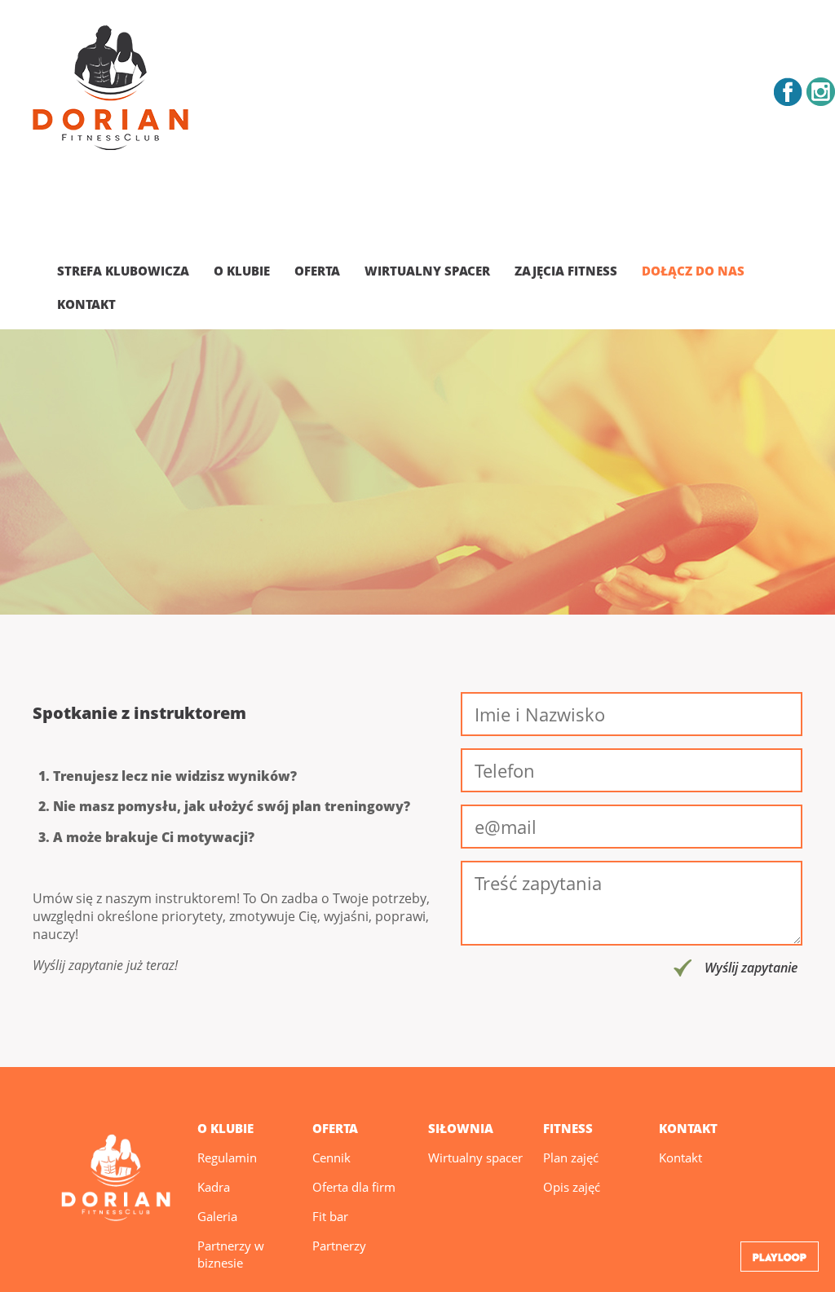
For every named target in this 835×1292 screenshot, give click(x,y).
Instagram (820, 91)
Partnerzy (339, 1245)
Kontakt (86, 304)
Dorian (110, 90)
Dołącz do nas (693, 270)
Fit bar (330, 1216)
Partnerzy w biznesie (230, 1254)
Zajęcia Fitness (566, 270)
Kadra (213, 1187)
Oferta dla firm (353, 1187)
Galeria (217, 1216)
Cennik (331, 1157)
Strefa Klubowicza (123, 270)
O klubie (242, 270)
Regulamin (227, 1157)
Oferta (317, 270)
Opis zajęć (571, 1187)
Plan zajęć (571, 1157)
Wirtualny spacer (427, 270)
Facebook (788, 91)
